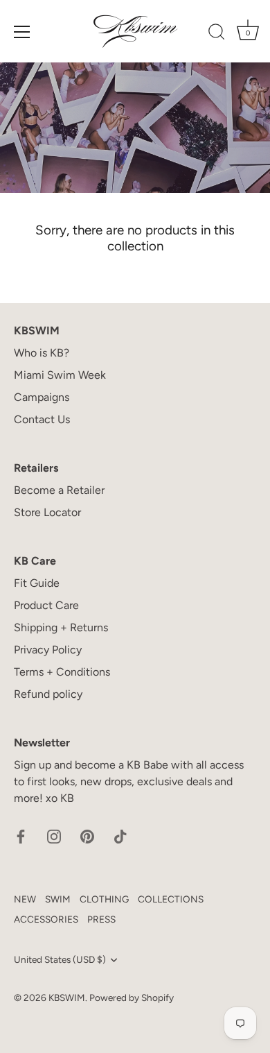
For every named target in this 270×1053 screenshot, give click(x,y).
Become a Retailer (59, 490)
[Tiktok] (120, 835)
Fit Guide (37, 583)
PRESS (101, 919)
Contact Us (42, 419)
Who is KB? (41, 352)
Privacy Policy (48, 649)
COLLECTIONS (171, 899)
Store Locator (47, 512)
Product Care (46, 605)
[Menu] (22, 32)
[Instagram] (54, 835)
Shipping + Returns (61, 627)
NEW (25, 899)
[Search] (216, 34)
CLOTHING (104, 899)
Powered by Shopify (131, 997)
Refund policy (48, 694)
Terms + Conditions (62, 671)
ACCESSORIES (46, 919)
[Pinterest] (87, 835)
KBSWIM (66, 997)
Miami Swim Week (60, 375)
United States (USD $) (60, 959)
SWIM (58, 899)
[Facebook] (21, 835)
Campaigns (41, 397)
